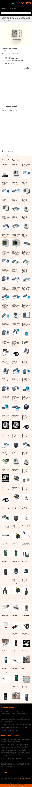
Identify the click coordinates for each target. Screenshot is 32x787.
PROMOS (24, 3)
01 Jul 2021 (28, 565)
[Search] (29, 13)
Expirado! (15, 53)
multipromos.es (16, 786)
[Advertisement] (16, 86)
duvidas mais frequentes (24, 778)
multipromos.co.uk (25, 786)
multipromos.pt (7, 786)
